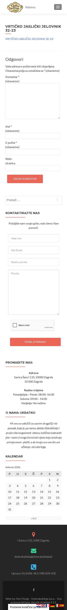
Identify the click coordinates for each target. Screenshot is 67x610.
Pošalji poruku (35, 342)
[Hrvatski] (38, 605)
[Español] (62, 605)
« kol (33, 518)
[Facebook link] (33, 590)
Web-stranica (10, 161)
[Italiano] (57, 605)
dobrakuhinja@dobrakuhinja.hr (33, 556)
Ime (12, 128)
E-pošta (12, 145)
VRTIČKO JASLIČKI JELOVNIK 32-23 (29, 38)
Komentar (12, 79)
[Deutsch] (52, 605)
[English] (43, 605)
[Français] (48, 605)
